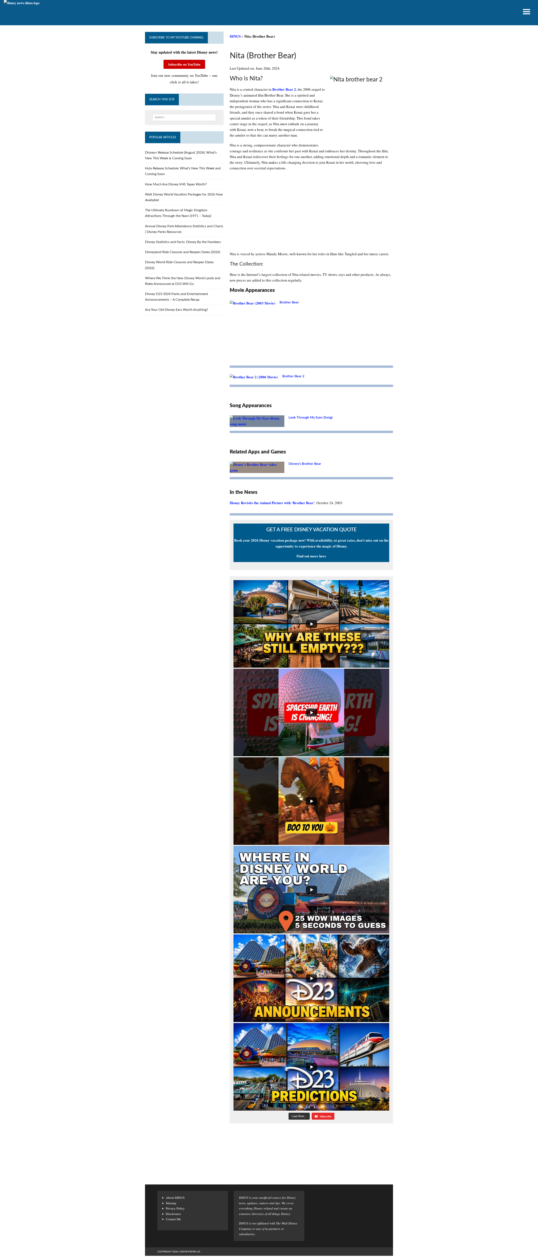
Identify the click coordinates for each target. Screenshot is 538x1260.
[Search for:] (184, 117)
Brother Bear (289, 302)
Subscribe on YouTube (184, 64)
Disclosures (173, 1214)
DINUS (235, 36)
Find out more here (311, 556)
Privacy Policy (175, 1208)
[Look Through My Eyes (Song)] (257, 424)
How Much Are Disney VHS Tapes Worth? (176, 184)
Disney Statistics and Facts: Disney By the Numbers (183, 242)
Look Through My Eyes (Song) (310, 417)
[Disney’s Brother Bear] (257, 470)
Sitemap (171, 1203)
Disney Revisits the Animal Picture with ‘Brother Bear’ (272, 502)
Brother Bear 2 (284, 89)
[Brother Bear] (252, 303)
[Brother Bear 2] (254, 377)
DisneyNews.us (190, 1251)
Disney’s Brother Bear (305, 463)
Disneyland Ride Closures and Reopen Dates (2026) (182, 252)
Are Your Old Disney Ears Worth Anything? (176, 309)
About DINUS (175, 1197)
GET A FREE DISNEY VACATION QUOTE (311, 529)
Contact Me (173, 1219)
